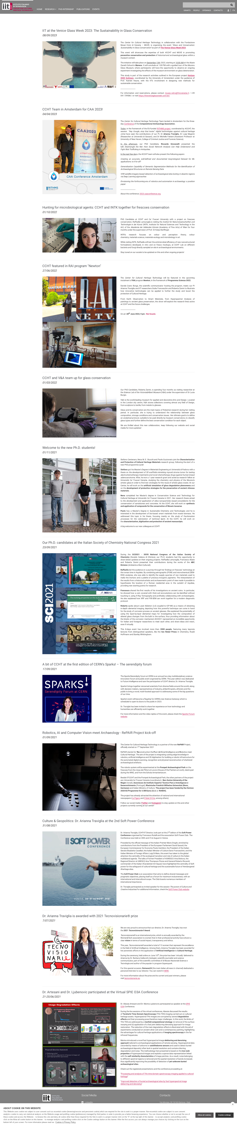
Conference (129, 124)
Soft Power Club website (178, 889)
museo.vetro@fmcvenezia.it (177, 93)
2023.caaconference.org (150, 194)
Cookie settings (224, 1115)
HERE (166, 971)
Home (39, 9)
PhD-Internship (66, 9)
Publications (83, 9)
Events (95, 9)
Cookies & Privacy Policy (65, 1122)
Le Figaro (136, 798)
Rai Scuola (151, 314)
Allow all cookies (204, 1115)
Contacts (218, 10)
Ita (233, 10)
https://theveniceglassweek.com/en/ (154, 96)
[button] (50, 7)
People (196, 10)
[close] (232, 1104)
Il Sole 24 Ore (149, 798)
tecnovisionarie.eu (132, 978)
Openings (206, 10)
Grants (187, 10)
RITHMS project (163, 128)
